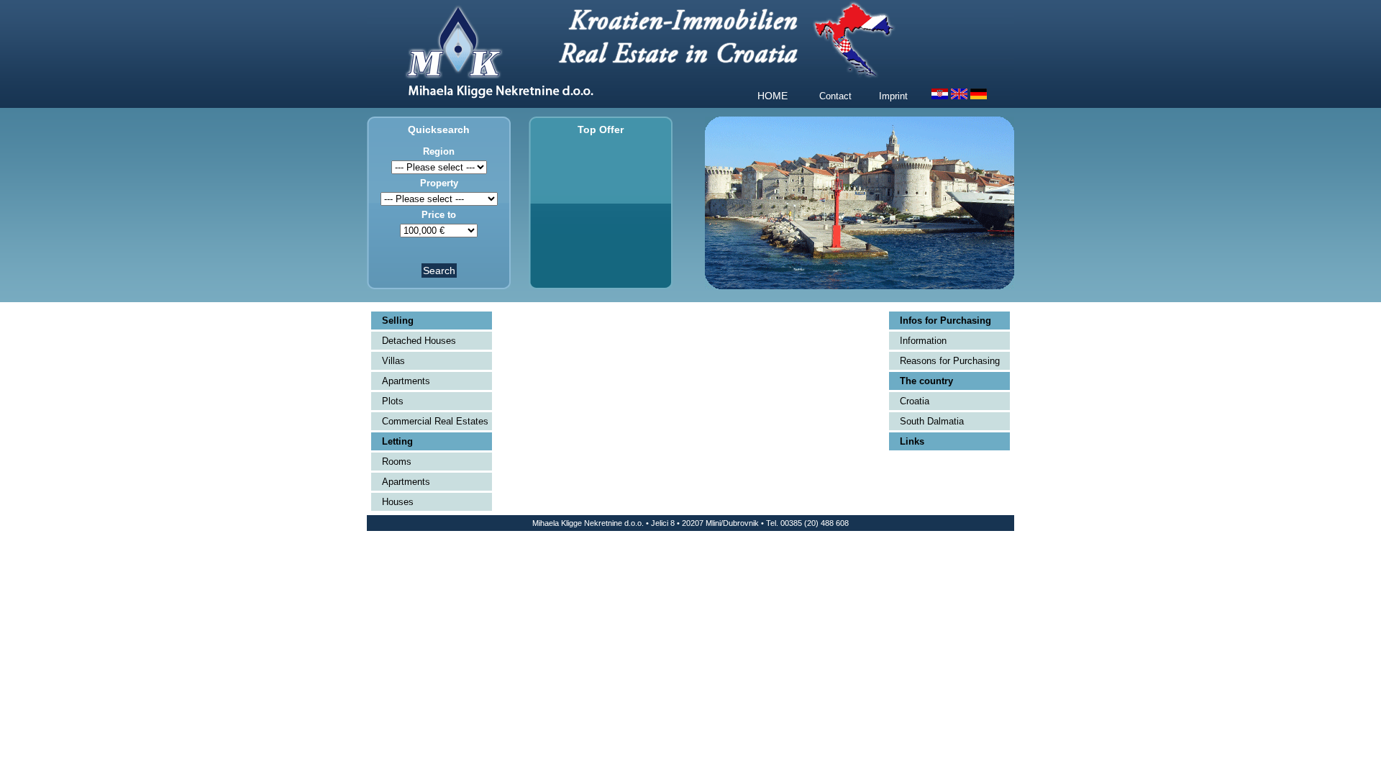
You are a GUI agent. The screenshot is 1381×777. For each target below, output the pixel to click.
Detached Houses (419, 340)
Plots (393, 401)
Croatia (914, 401)
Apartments (406, 381)
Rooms (396, 461)
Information (923, 340)
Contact (835, 96)
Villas (393, 360)
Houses (398, 501)
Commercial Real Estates (435, 421)
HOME (772, 95)
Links (912, 441)
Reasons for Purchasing (950, 360)
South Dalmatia (932, 421)
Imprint (893, 96)
